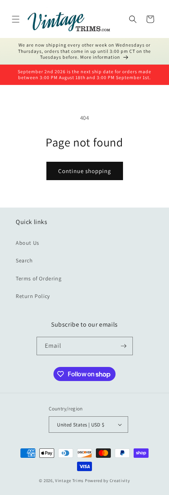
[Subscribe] (123, 346)
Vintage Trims (69, 480)
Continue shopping (84, 171)
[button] (15, 19)
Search (24, 260)
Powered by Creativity (107, 480)
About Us (27, 242)
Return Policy (33, 296)
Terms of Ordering (38, 278)
